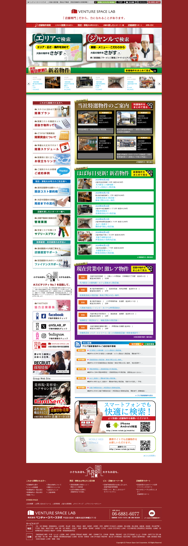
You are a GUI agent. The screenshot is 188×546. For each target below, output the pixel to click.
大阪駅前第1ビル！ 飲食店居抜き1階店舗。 (105, 251)
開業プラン (31, 495)
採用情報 (57, 503)
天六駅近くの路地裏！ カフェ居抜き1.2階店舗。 (106, 186)
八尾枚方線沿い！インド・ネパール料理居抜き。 (101, 308)
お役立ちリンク (53, 490)
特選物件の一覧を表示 (34, 490)
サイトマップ (78, 503)
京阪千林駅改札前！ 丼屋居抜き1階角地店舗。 (106, 238)
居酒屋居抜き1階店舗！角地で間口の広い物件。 (100, 295)
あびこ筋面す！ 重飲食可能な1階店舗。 (105, 225)
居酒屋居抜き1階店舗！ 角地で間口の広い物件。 (106, 199)
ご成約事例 (51, 492)
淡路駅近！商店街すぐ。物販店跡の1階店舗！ (99, 320)
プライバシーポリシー (93, 503)
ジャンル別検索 (32, 487)
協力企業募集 (67, 503)
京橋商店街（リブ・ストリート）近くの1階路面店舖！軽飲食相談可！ (110, 333)
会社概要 (30, 503)
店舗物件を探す (32, 484)
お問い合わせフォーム (43, 503)
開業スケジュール (54, 487)
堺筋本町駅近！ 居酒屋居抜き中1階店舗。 (106, 212)
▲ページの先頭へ (149, 455)
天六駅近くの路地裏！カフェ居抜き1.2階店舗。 (100, 283)
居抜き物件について (54, 484)
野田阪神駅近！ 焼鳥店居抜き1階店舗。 (93, 129)
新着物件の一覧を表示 (34, 492)
